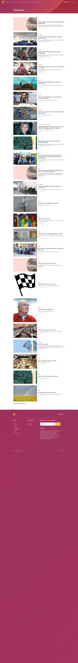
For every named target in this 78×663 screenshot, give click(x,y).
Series (15, 430)
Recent (15, 423)
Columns (16, 427)
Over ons (29, 423)
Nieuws (15, 424)
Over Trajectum (17, 433)
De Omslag (29, 424)
